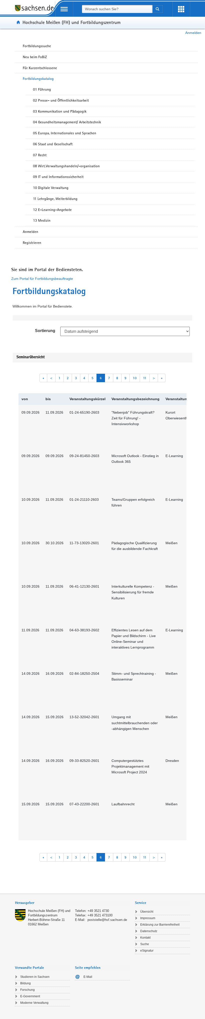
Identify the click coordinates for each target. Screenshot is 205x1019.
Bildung (25, 983)
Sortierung (45, 331)
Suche (144, 944)
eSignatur (147, 950)
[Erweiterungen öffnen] (181, 9)
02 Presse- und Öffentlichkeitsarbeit (61, 100)
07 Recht (39, 155)
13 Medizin (41, 220)
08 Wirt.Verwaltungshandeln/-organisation (66, 166)
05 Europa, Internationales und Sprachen (64, 133)
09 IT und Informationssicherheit (58, 176)
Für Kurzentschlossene (40, 68)
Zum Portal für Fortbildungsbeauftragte (42, 279)
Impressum (147, 918)
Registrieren (32, 242)
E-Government (30, 996)
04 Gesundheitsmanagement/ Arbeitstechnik (67, 122)
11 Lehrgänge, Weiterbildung (55, 198)
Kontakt (145, 937)
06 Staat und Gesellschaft (52, 144)
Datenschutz (148, 931)
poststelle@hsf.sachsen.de (107, 920)
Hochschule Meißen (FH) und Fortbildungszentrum (71, 22)
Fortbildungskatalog (38, 78)
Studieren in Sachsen (35, 977)
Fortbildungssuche (37, 46)
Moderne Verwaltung (34, 1003)
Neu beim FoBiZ (35, 57)
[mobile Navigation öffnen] (64, 9)
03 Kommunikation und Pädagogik (59, 111)
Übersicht (146, 911)
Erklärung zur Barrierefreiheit (160, 924)
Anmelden (193, 33)
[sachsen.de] (35, 11)
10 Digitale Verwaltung (50, 187)
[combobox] (117, 9)
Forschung (27, 990)
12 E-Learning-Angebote (52, 209)
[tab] (72, 903)
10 (135, 378)
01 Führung (42, 89)
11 (144, 378)
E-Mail (88, 977)
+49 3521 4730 (98, 911)
